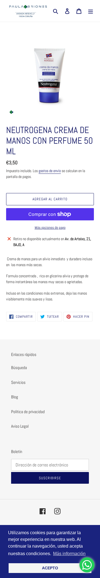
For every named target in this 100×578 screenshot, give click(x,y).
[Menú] (90, 11)
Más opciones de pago (50, 227)
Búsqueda (19, 367)
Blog (14, 396)
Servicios (18, 382)
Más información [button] (69, 553)
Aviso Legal (20, 426)
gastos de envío (50, 170)
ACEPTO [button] (50, 568)
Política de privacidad (28, 411)
